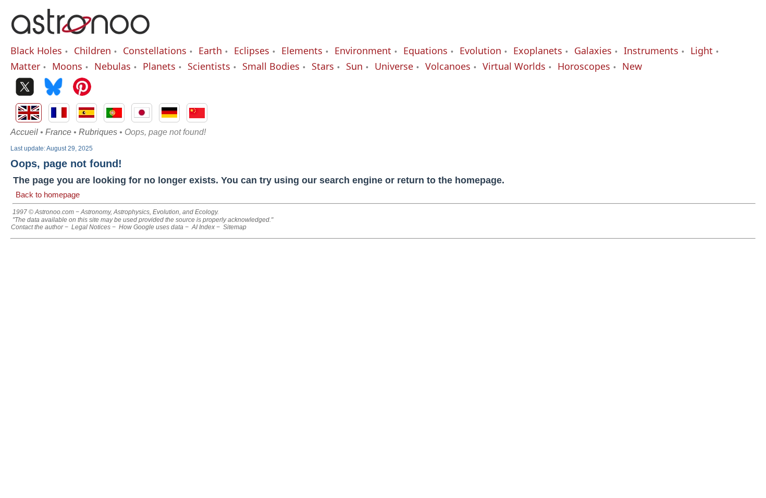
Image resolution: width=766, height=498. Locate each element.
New (632, 66)
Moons (67, 66)
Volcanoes (448, 66)
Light (701, 50)
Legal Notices (90, 227)
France (58, 132)
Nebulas (112, 66)
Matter (25, 66)
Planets (159, 66)
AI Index (203, 227)
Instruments (651, 50)
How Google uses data (151, 227)
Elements (302, 50)
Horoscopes (584, 66)
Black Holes (36, 50)
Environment (363, 50)
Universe (394, 66)
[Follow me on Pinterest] (82, 87)
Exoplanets (537, 50)
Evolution (480, 50)
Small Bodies (271, 66)
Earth (210, 50)
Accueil (24, 132)
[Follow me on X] (24, 87)
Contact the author (37, 227)
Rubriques (98, 132)
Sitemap (234, 227)
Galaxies (593, 50)
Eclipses (251, 50)
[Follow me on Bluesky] (53, 87)
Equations (425, 50)
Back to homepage (48, 194)
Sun (354, 66)
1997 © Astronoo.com (43, 212)
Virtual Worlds (514, 66)
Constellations (155, 50)
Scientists (209, 66)
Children (92, 50)
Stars (323, 66)
